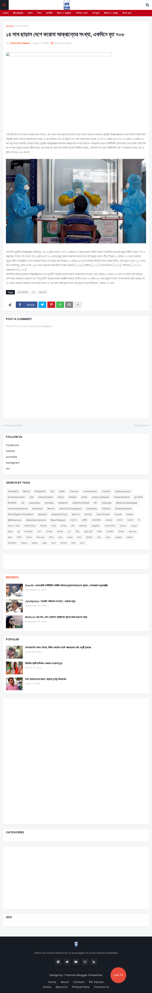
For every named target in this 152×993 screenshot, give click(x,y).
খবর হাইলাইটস (22, 26)
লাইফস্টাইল (12, 543)
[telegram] (76, 565)
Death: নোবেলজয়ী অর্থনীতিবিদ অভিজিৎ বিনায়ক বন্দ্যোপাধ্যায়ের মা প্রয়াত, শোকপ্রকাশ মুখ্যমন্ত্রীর (66, 585)
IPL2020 (18, 13)
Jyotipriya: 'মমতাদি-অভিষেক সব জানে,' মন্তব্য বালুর (50, 601)
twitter (10, 451)
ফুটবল (30, 13)
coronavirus (90, 491)
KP (95, 502)
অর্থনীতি (84, 520)
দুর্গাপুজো (96, 13)
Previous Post (14, 425)
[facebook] (76, 557)
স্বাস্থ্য (44, 543)
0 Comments (62, 43)
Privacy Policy (80, 987)
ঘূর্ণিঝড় (10, 531)
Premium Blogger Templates (83, 975)
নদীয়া (77, 531)
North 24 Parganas (71, 508)
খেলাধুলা (134, 525)
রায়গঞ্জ (108, 537)
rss (8, 468)
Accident (13, 491)
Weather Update (36, 520)
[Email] (69, 305)
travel (118, 514)
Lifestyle (106, 502)
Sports (76, 514)
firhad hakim (45, 497)
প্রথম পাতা (42, 292)
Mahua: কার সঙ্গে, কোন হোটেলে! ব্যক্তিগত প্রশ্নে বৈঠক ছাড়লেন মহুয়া (56, 617)
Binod (26, 491)
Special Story (59, 514)
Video (129, 514)
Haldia (72, 497)
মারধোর (69, 537)
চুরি (19, 531)
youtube (11, 457)
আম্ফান (130, 520)
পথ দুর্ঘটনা (109, 531)
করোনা (6, 13)
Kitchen (49, 502)
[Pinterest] (51, 305)
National (37, 508)
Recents (12, 577)
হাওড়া (53, 543)
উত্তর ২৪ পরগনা (14, 525)
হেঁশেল (82, 543)
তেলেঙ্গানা (49, 531)
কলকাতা (63, 525)
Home (10, 26)
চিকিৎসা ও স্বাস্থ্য (111, 13)
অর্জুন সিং (73, 520)
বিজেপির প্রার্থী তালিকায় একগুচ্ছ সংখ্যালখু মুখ (43, 663)
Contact (79, 982)
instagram (13, 463)
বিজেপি (19, 537)
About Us (61, 987)
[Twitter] (42, 305)
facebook (12, 445)
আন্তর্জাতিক (96, 520)
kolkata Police (81, 502)
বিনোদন (29, 537)
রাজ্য (99, 537)
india (84, 497)
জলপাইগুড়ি (28, 531)
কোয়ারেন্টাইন (95, 525)
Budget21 (40, 491)
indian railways (100, 497)
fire (31, 497)
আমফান (120, 520)
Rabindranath (124, 508)
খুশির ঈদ (123, 525)
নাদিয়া (99, 531)
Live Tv (118, 975)
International (121, 497)
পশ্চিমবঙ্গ (121, 531)
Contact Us (101, 987)
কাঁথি (72, 525)
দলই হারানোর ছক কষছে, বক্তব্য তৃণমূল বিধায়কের (45, 679)
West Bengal (58, 520)
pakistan (91, 508)
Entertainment (16, 497)
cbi (52, 491)
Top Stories (103, 514)
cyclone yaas (122, 491)
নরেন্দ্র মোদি (88, 531)
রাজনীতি (49, 13)
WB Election (14, 520)
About (65, 982)
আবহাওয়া (108, 520)
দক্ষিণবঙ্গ (60, 531)
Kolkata (63, 502)
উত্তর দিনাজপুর (30, 525)
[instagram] (76, 563)
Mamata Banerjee (126, 502)
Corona (74, 491)
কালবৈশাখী (82, 525)
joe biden (34, 502)
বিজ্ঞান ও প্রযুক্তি (64, 13)
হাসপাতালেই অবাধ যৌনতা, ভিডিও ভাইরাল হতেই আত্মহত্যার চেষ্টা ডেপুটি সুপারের (58, 647)
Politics (106, 508)
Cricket (106, 491)
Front (61, 497)
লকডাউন (129, 537)
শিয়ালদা (24, 543)
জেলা (39, 531)
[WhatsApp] (60, 305)
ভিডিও (51, 537)
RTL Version (96, 982)
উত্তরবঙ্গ (43, 525)
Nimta (51, 508)
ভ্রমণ (60, 537)
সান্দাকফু (34, 543)
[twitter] (76, 559)
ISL (22, 502)
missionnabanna (18, 508)
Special (42, 514)
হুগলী (73, 543)
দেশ (33, 292)
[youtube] (76, 561)
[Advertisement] (35, 760)
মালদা (79, 537)
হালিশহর (63, 543)
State (88, 514)
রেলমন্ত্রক (118, 537)
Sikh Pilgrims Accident (20, 514)
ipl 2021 (138, 497)
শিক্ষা (39, 13)
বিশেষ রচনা (127, 13)
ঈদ (139, 520)
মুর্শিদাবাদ (89, 537)
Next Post (140, 425)
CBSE (62, 491)
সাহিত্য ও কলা (82, 13)
